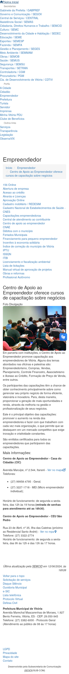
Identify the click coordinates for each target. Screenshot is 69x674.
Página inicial (11, 2)
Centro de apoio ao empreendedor (24, 223)
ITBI (5, 258)
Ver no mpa (47, 531)
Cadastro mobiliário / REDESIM (22, 204)
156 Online (9, 185)
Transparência (8, 131)
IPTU (6, 250)
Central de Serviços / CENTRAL (19, 18)
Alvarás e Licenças (14, 196)
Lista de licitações (13, 265)
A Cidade (5, 88)
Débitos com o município (18, 231)
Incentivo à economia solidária (21, 242)
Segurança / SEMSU (12, 64)
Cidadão (5, 92)
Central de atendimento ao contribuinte (26, 219)
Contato (7, 660)
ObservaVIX (7, 138)
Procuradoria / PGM (12, 76)
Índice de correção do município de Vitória (28, 246)
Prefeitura (6, 99)
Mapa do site (11, 657)
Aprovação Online (14, 200)
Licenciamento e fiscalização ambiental (26, 262)
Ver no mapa (55, 470)
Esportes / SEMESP (12, 41)
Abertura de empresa (16, 188)
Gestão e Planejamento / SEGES (20, 49)
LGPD (6, 649)
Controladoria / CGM (12, 72)
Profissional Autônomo (16, 277)
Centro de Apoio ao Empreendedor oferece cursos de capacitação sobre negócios (34, 173)
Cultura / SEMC (9, 29)
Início (9, 168)
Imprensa (6, 111)
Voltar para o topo (14, 576)
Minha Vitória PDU (11, 115)
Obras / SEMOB (9, 56)
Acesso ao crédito (14, 192)
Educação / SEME (11, 37)
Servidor (5, 107)
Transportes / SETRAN (14, 68)
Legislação (6, 135)
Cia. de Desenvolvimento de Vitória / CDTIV (26, 79)
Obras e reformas (13, 273)
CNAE (6, 227)
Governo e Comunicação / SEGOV (21, 14)
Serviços (5, 127)
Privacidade (10, 653)
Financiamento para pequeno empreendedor (30, 239)
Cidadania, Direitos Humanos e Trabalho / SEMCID (31, 26)
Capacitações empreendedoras (22, 215)
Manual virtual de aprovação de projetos (27, 269)
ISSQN (7, 254)
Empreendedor (9, 95)
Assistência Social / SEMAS (16, 22)
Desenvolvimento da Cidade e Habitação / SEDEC (30, 33)
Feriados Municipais (15, 235)
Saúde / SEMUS (10, 60)
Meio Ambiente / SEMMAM (16, 52)
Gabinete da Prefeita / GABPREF (20, 10)
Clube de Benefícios (12, 119)
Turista (4, 103)
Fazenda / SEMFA (11, 45)
